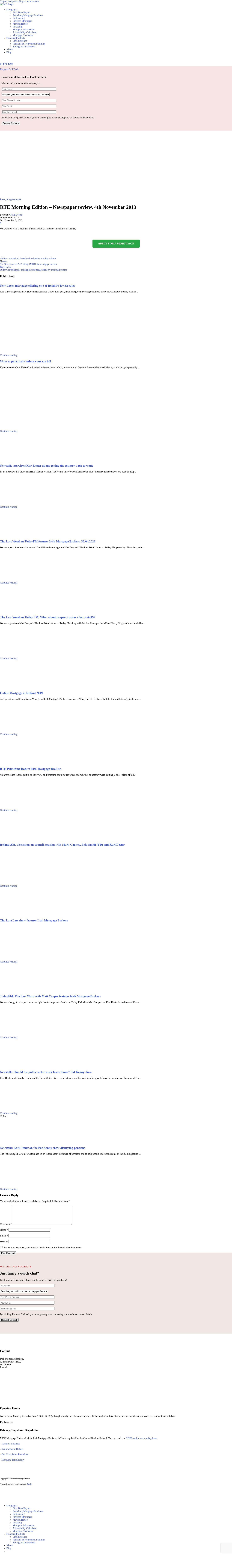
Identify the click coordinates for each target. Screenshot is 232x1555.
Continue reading (8, 355)
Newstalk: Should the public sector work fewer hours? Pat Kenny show (46, 1072)
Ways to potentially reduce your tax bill (25, 361)
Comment (6, 1224)
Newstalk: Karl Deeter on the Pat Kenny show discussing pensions (42, 1147)
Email (4, 1235)
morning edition (48, 258)
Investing (17, 26)
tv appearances (13, 199)
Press (2, 199)
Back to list (5, 267)
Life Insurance (20, 40)
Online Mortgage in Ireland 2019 (21, 693)
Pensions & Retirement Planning (29, 43)
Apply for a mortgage (116, 243)
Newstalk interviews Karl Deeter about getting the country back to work (46, 465)
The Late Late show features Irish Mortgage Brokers (34, 920)
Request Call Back (9, 69)
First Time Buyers (21, 12)
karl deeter (20, 258)
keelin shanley (33, 258)
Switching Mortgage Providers (28, 15)
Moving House (20, 23)
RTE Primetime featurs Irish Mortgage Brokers (30, 768)
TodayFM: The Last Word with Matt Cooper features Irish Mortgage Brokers (50, 996)
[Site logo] (6, 4)
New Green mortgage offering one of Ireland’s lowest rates (37, 285)
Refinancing (19, 18)
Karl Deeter (16, 214)
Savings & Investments (24, 46)
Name (4, 1229)
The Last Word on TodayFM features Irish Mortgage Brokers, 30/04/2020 (47, 541)
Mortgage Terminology (12, 1459)
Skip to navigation (9, 1)
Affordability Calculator (24, 32)
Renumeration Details (12, 1449)
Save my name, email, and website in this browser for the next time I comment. (43, 1247)
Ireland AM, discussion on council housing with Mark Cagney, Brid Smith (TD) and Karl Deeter (62, 844)
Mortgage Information (24, 29)
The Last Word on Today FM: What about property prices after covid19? (47, 617)
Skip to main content (29, 1)
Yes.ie (29, 1484)
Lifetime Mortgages (22, 21)
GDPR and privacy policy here (141, 1438)
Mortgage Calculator (23, 35)
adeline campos (7, 258)
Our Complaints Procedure (14, 1454)
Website (4, 1241)
